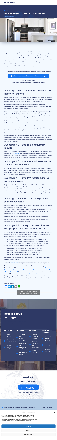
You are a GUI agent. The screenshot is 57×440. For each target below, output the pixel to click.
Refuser (28, 430)
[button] (55, 412)
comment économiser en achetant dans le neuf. (27, 274)
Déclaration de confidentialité (32, 438)
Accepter (28, 426)
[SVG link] (8, 2)
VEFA (37, 126)
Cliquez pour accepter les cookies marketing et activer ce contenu (28, 292)
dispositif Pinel (14, 263)
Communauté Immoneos (40, 52)
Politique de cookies (21, 438)
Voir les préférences (28, 434)
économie (17, 154)
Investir (6, 10)
